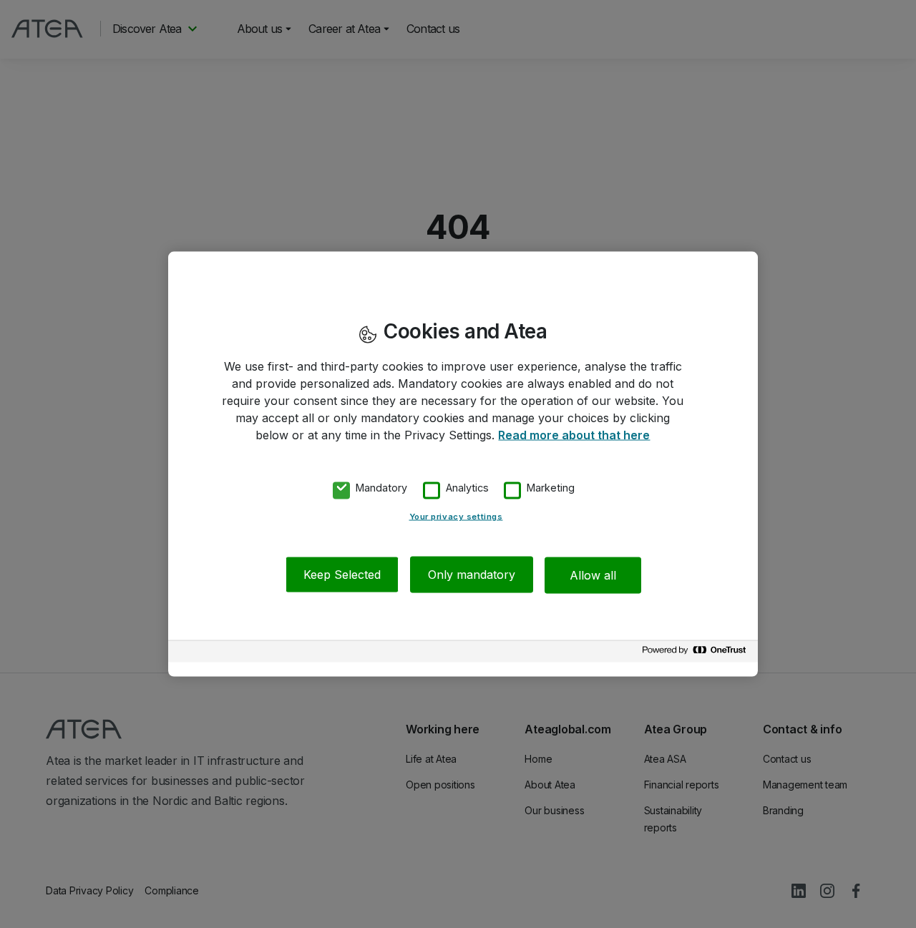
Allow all (593, 574)
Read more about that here (574, 434)
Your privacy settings (456, 517)
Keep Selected (342, 574)
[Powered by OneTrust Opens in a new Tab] (696, 654)
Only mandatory (471, 574)
